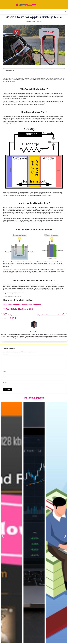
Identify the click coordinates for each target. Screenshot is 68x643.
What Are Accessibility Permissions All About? (22, 304)
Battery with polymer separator (17, 293)
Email (4, 376)
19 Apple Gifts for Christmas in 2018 (18, 309)
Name (4, 371)
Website (4, 382)
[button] (2, 12)
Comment (5, 354)
